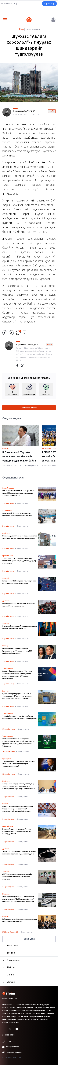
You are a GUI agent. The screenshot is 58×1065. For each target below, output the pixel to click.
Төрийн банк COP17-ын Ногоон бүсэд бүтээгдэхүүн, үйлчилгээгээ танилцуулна (19, 717)
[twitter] (11, 332)
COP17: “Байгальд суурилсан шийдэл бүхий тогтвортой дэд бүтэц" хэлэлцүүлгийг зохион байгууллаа (17, 809)
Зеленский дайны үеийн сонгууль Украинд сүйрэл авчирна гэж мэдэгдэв (19, 627)
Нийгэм (5, 448)
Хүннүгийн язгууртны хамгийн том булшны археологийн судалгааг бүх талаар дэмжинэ (17, 831)
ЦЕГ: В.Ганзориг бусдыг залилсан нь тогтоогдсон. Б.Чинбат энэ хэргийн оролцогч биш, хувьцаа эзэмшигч (17, 696)
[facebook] (4, 332)
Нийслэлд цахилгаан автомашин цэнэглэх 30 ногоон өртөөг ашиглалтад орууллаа (19, 537)
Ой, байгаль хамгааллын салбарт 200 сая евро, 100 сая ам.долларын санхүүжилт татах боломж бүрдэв (18, 493)
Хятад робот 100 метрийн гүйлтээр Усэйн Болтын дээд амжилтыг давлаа (19, 582)
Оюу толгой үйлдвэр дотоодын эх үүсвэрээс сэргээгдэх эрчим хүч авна (17, 514)
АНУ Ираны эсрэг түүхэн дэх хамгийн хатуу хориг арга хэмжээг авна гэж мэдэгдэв (17, 876)
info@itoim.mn (12, 1046)
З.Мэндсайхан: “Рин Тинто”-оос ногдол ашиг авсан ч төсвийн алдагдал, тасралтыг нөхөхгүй (18, 763)
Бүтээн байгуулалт (49, 448)
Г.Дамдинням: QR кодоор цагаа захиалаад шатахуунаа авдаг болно (19, 920)
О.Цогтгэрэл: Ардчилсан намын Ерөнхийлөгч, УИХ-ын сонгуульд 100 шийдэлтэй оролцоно (17, 651)
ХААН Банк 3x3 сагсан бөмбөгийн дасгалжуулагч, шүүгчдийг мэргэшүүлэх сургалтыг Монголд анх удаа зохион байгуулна (18, 742)
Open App (49, 3)
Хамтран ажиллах (14, 1052)
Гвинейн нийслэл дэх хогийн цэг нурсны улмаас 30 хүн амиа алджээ (18, 604)
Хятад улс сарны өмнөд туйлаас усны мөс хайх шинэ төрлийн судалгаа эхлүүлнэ (19, 852)
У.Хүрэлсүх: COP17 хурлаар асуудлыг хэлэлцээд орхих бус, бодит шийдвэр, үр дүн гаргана (19, 560)
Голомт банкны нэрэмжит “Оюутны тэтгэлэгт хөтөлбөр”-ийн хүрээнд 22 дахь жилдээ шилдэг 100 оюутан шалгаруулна (17, 675)
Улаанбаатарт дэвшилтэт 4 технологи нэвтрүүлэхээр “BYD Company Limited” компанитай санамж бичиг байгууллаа (18, 899)
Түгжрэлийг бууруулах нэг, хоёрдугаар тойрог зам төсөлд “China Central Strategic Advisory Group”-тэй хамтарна (18, 786)
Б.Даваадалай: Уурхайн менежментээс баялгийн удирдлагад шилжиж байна (19, 456)
